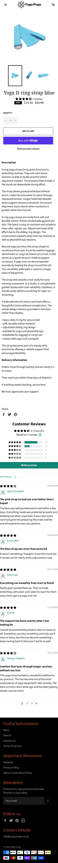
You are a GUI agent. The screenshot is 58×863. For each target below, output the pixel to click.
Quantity (7, 113)
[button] (23, 99)
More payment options (28, 148)
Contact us (9, 741)
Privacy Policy (11, 768)
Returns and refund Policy (17, 773)
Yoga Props (16, 846)
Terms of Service (12, 746)
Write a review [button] (29, 465)
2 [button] (27, 703)
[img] (8, 486)
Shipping (8, 762)
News (6, 730)
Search (7, 735)
